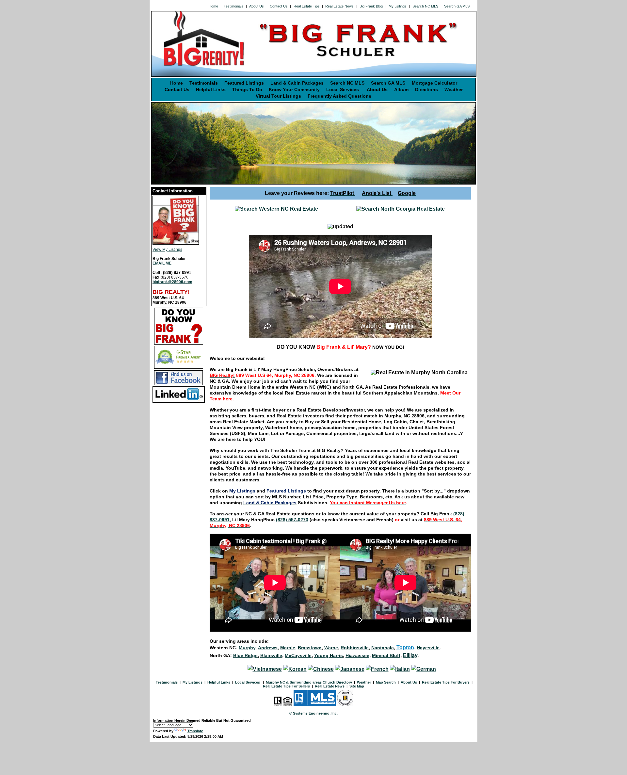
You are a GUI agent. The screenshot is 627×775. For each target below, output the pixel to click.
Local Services (343, 89)
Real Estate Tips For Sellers (286, 686)
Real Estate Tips (307, 6)
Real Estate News (339, 6)
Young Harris (328, 655)
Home (213, 6)
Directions (426, 89)
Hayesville (428, 647)
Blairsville (271, 655)
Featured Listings (244, 83)
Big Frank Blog (371, 6)
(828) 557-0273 (292, 519)
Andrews (268, 647)
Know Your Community (294, 89)
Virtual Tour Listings (278, 96)
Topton (405, 647)
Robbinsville (355, 647)
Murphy (247, 647)
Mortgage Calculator (434, 83)
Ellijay (410, 655)
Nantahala (382, 647)
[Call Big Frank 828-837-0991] (400, 209)
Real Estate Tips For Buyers (446, 682)
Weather (453, 89)
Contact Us (279, 6)
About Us (256, 6)
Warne (331, 647)
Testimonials (233, 6)
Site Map (356, 686)
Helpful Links (211, 89)
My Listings (398, 6)
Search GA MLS (457, 6)
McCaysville (298, 655)
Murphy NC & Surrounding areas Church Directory (309, 682)
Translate (195, 731)
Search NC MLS (425, 6)
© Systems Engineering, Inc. (313, 713)
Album (401, 89)
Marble (287, 647)
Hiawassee (357, 655)
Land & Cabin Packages (297, 83)
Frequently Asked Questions (339, 96)
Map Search (386, 682)
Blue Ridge (245, 655)
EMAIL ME (162, 263)
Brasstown (310, 647)
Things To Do (247, 89)
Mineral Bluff (386, 655)
